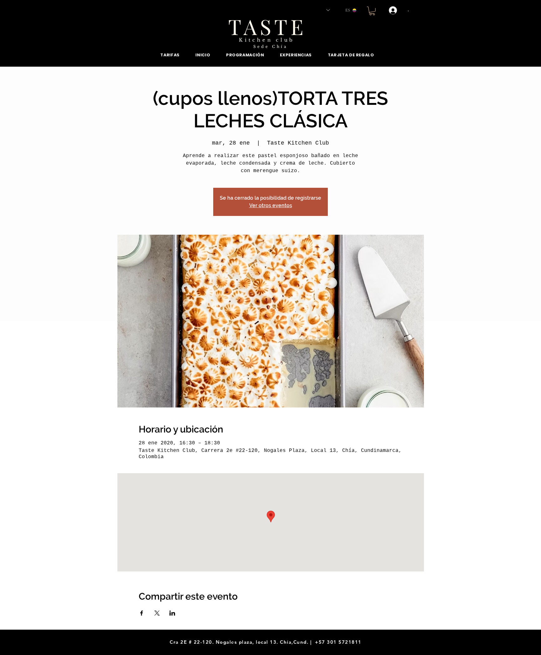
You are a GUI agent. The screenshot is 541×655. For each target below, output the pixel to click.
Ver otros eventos (270, 205)
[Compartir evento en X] (157, 613)
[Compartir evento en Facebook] (142, 613)
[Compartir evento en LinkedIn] (172, 613)
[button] (372, 11)
